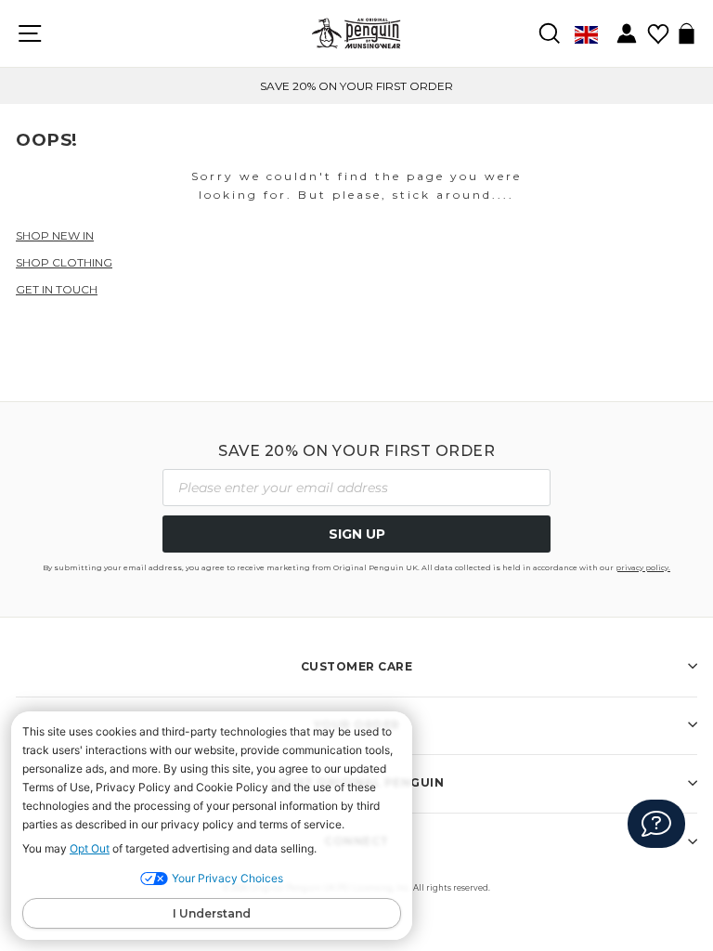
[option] (356, 86)
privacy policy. (643, 567)
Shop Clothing (64, 262)
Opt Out (90, 848)
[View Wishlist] (657, 27)
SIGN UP (357, 534)
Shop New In (55, 235)
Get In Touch (56, 289)
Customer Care (357, 666)
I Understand (212, 913)
